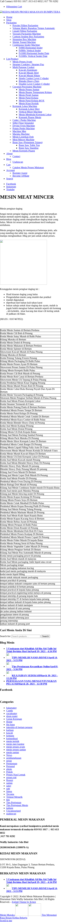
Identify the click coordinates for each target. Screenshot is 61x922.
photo (9, 769)
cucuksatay (11, 713)
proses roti (11, 777)
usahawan (11, 813)
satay (8, 785)
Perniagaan (11, 763)
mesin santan (12, 752)
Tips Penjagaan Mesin (17, 805)
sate (8, 788)
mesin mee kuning (15, 744)
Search (45, 636)
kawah (9, 733)
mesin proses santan (16, 749)
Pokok (9, 772)
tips (8, 799)
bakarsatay (11, 708)
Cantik (9, 710)
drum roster (12, 716)
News (9, 755)
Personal (10, 766)
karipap (10, 730)
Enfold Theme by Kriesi (24, 902)
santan (9, 783)
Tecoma (10, 794)
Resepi (9, 780)
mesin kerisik (12, 741)
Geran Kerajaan (14, 719)
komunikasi (12, 738)
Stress (9, 791)
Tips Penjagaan (13, 802)
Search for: (5, 636)
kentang (10, 735)
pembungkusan (13, 758)
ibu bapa (10, 724)
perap (9, 760)
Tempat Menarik (14, 797)
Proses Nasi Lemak (15, 774)
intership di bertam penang (19, 727)
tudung (9, 808)
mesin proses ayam (15, 746)
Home (9, 721)
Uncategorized (13, 811)
